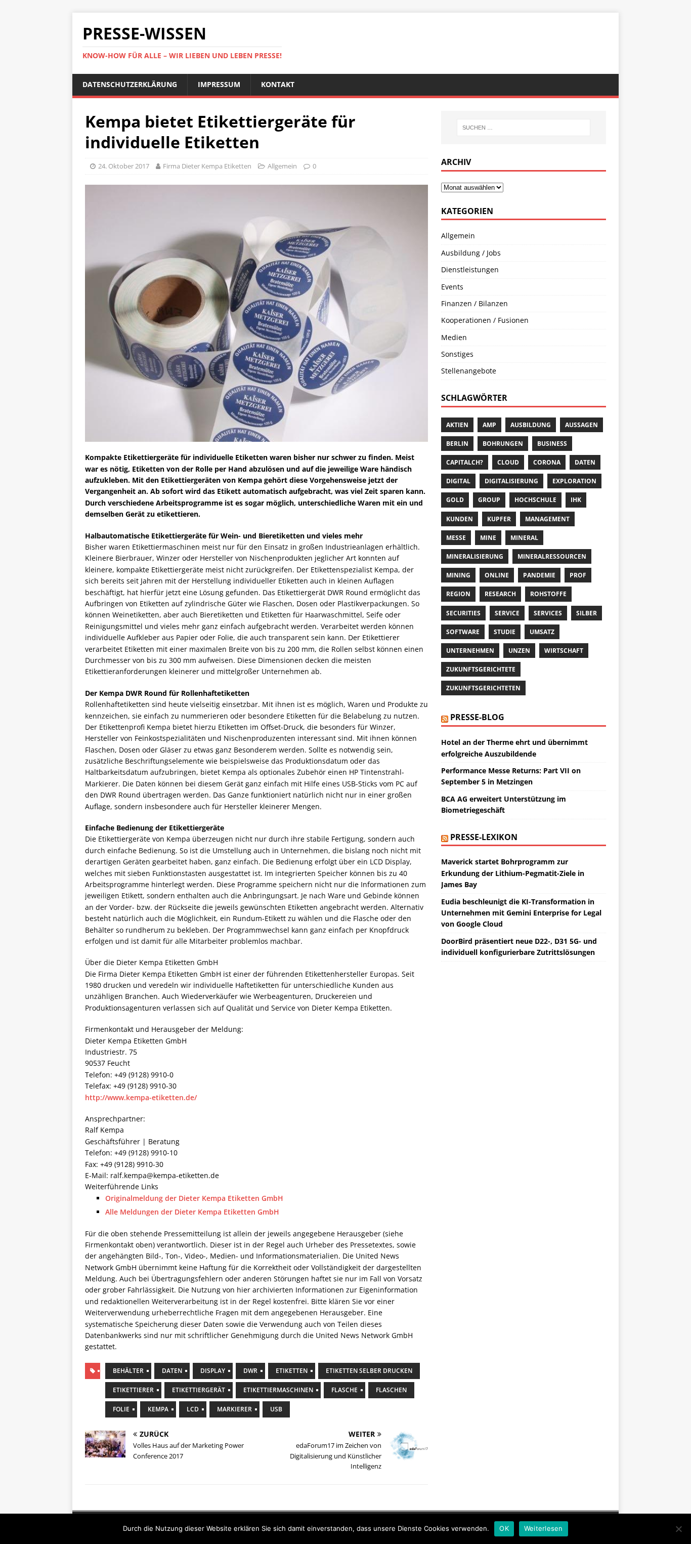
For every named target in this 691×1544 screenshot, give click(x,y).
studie (504, 632)
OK (504, 1528)
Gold (455, 499)
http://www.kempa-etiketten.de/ (141, 1097)
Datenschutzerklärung (129, 84)
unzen (519, 650)
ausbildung (530, 425)
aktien (457, 425)
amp (489, 425)
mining (458, 575)
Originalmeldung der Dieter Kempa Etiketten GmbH (194, 1198)
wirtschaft (563, 650)
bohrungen (503, 443)
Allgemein (282, 166)
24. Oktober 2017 (123, 166)
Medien (454, 337)
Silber (586, 613)
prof (578, 575)
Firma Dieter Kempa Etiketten (207, 166)
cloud (508, 462)
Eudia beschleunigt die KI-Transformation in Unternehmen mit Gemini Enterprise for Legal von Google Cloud (521, 913)
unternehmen (470, 650)
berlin (457, 443)
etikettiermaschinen (278, 1390)
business (552, 443)
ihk (576, 499)
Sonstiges (457, 354)
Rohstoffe (548, 594)
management (547, 519)
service (507, 613)
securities (463, 613)
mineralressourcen (551, 556)
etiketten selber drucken (369, 1370)
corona (546, 462)
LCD (193, 1409)
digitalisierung (511, 481)
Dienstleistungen (470, 269)
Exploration (574, 481)
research (500, 594)
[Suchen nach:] (523, 127)
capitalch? (464, 462)
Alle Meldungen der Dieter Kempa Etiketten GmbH (192, 1212)
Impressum (219, 84)
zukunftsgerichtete (480, 669)
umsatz (542, 632)
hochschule (535, 499)
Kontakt (277, 84)
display (212, 1370)
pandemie (539, 575)
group (489, 499)
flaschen (391, 1390)
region (458, 594)
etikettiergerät (198, 1390)
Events (452, 286)
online (497, 575)
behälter (128, 1370)
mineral (524, 537)
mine (488, 537)
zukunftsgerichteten (483, 688)
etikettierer (133, 1390)
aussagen (581, 425)
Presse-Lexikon (483, 837)
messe (456, 537)
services (548, 613)
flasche (344, 1390)
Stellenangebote (468, 370)
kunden (459, 519)
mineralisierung (474, 556)
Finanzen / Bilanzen (474, 303)
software (463, 632)
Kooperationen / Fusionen (485, 320)
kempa (158, 1409)
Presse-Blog (477, 717)
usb (276, 1409)
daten (172, 1370)
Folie (121, 1409)
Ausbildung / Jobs (471, 253)
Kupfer (499, 519)
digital (458, 481)
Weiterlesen (543, 1528)
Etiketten (292, 1370)
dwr (250, 1370)
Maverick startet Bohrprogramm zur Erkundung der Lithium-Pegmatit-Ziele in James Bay (512, 873)
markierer (234, 1409)
